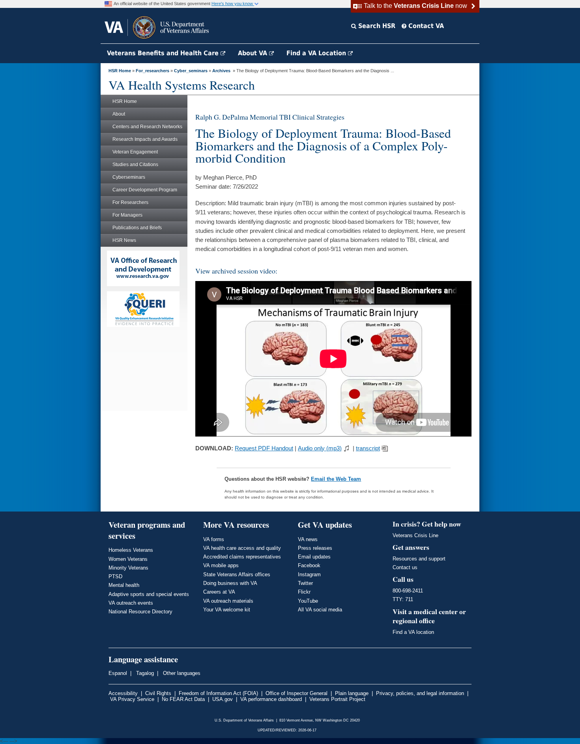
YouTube (308, 601)
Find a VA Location (317, 53)
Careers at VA (219, 592)
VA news (308, 539)
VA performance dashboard (271, 699)
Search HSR (375, 26)
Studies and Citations (135, 164)
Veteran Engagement (135, 152)
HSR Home (120, 70)
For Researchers (130, 202)
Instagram (309, 574)
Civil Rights (158, 693)
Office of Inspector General (296, 693)
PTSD (115, 576)
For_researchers (152, 70)
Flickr (304, 592)
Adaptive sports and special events (149, 594)
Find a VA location (413, 632)
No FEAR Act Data (183, 699)
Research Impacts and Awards (145, 139)
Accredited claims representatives (242, 557)
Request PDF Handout (264, 448)
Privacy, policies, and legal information (420, 693)
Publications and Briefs (137, 228)
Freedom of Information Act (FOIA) (218, 693)
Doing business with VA (230, 583)
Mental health (124, 585)
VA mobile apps (221, 565)
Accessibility (123, 693)
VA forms (213, 539)
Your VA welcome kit (226, 610)
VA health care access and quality (242, 548)
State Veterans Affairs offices (236, 574)
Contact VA (425, 26)
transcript (368, 448)
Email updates (314, 557)
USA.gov (222, 699)
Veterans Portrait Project (337, 699)
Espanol (118, 673)
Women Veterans (128, 559)
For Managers (127, 215)
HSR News (124, 240)
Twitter (305, 583)
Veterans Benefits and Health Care (164, 53)
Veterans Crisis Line (415, 535)
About (118, 114)
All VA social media (320, 610)
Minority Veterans (128, 568)
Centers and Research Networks (147, 126)
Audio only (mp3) (320, 448)
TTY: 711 (403, 599)
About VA (253, 53)
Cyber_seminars (191, 70)
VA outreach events (131, 603)
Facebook (309, 565)
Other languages (180, 673)
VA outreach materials (228, 601)
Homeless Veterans (131, 550)
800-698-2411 (408, 591)
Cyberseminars (128, 177)
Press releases (315, 548)
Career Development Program (144, 190)
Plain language (352, 693)
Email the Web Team (336, 479)
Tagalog (144, 673)
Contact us (405, 567)
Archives (221, 70)
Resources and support (419, 559)
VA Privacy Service (132, 699)
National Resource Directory (140, 612)
